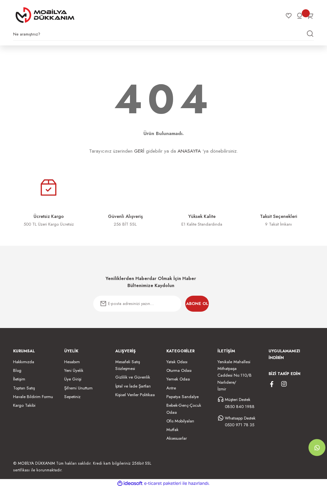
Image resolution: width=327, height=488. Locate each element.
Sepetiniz (72, 397)
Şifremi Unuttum (78, 388)
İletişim (19, 379)
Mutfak (172, 430)
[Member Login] (299, 15)
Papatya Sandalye (182, 397)
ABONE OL (197, 303)
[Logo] (45, 15)
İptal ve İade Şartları (133, 386)
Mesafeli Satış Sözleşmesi (127, 365)
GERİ (139, 151)
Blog (17, 370)
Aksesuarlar (176, 438)
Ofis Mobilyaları (180, 421)
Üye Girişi (72, 379)
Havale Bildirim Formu (33, 397)
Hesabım (72, 362)
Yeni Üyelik (73, 370)
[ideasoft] (130, 483)
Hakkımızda (23, 362)
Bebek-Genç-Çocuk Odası (183, 408)
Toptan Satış (24, 388)
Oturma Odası (179, 370)
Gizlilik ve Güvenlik (132, 377)
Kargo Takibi (24, 405)
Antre (171, 388)
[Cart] (310, 15)
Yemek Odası (178, 379)
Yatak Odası (176, 362)
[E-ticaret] (162, 483)
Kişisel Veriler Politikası (135, 395)
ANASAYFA (189, 151)
